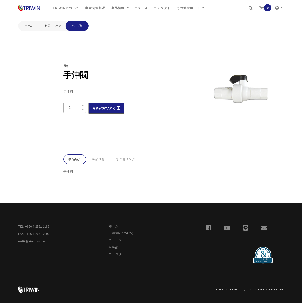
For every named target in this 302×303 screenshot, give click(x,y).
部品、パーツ (53, 25)
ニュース (115, 240)
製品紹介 (74, 159)
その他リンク (125, 159)
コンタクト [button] (162, 8)
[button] (251, 8)
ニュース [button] (141, 8)
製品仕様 (98, 159)
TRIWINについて (121, 233)
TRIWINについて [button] (66, 8)
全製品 (114, 247)
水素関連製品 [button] (95, 8)
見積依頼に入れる (104, 108)
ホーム (29, 25)
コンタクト (117, 254)
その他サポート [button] (189, 8)
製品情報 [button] (118, 8)
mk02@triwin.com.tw (31, 241)
